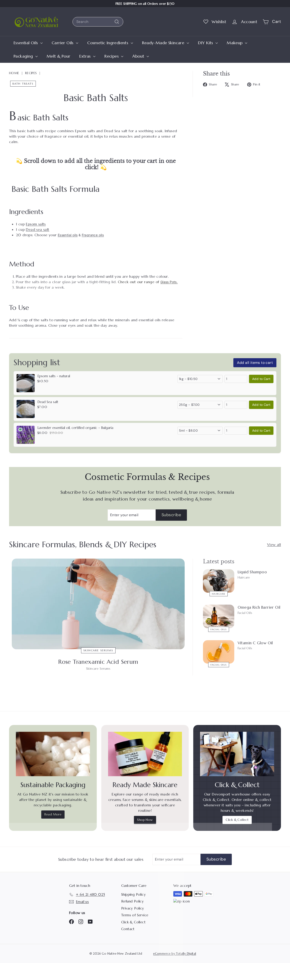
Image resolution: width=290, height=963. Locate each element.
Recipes (112, 56)
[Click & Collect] (237, 754)
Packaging (24, 56)
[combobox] (97, 22)
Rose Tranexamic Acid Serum (98, 661)
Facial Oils (218, 629)
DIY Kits (206, 42)
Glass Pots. (169, 282)
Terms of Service (134, 915)
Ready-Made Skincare (164, 42)
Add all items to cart (255, 362)
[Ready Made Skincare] (145, 754)
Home (14, 73)
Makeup (235, 42)
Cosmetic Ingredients (108, 42)
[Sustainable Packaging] (53, 754)
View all (274, 544)
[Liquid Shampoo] (218, 581)
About (138, 56)
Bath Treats (23, 83)
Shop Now (145, 820)
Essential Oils (26, 42)
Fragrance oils (93, 235)
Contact (128, 929)
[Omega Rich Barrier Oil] (218, 616)
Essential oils (68, 235)
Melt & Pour (58, 56)
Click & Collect (237, 820)
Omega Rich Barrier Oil (259, 607)
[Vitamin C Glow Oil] (218, 652)
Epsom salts (36, 224)
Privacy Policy (132, 908)
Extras (85, 56)
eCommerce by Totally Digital (174, 954)
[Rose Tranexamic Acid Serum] (98, 604)
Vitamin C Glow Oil (255, 642)
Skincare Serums (98, 650)
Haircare (218, 593)
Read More (53, 814)
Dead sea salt (37, 229)
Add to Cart (261, 379)
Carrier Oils (63, 42)
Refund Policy (132, 901)
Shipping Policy (133, 894)
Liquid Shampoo (252, 571)
